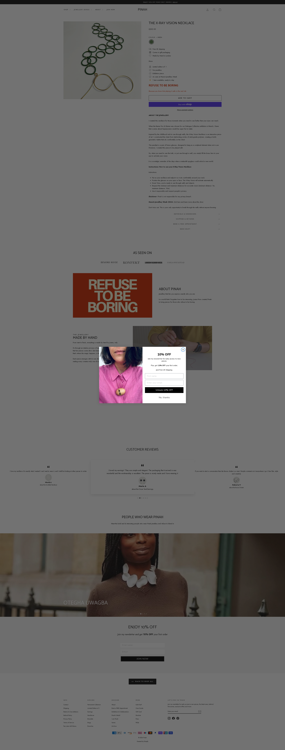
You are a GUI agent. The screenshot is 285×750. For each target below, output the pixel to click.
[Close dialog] (183, 350)
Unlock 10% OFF (164, 390)
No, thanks (164, 397)
